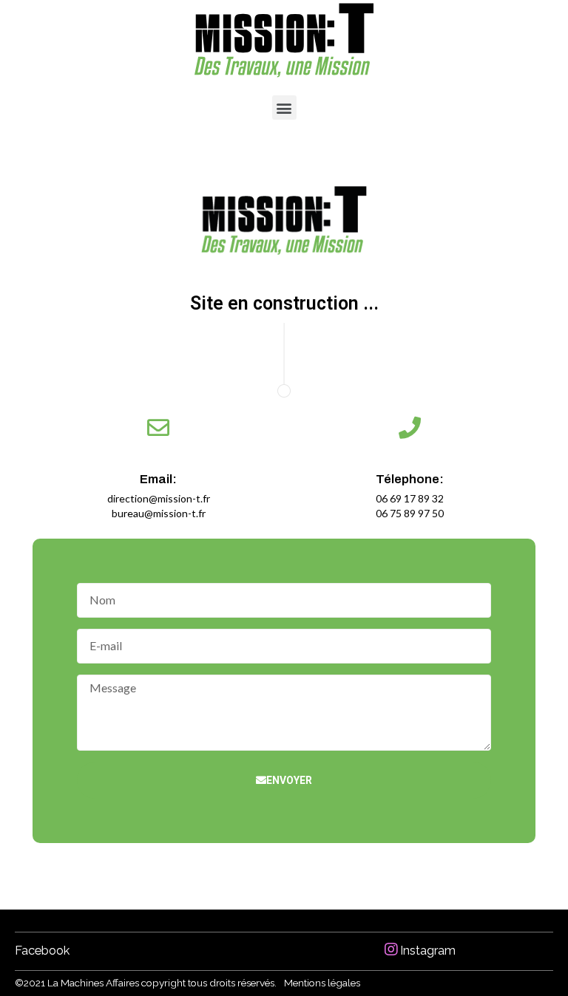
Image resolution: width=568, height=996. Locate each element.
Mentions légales (322, 983)
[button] (284, 107)
